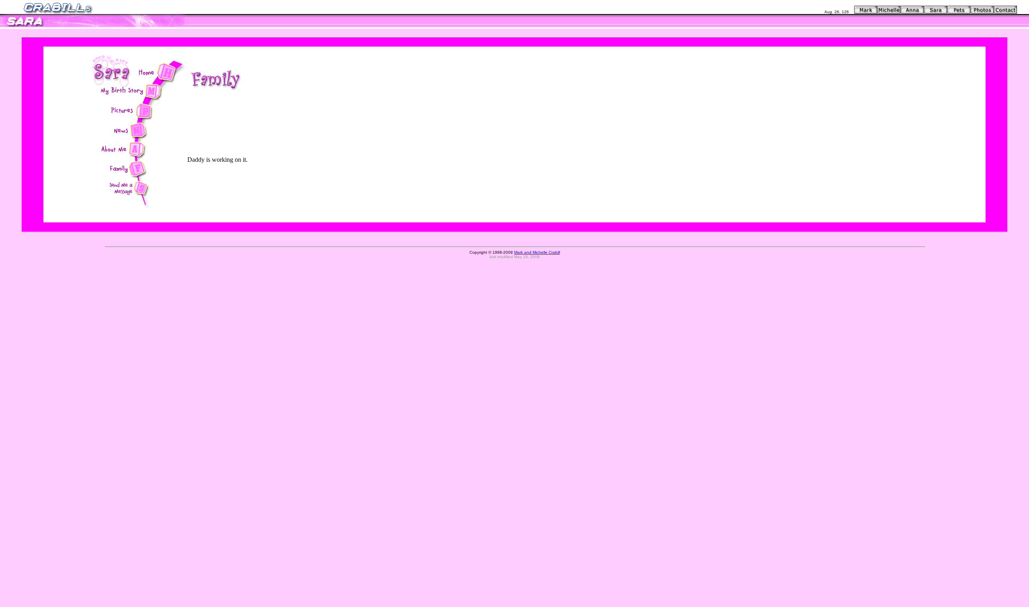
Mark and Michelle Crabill (537, 252)
